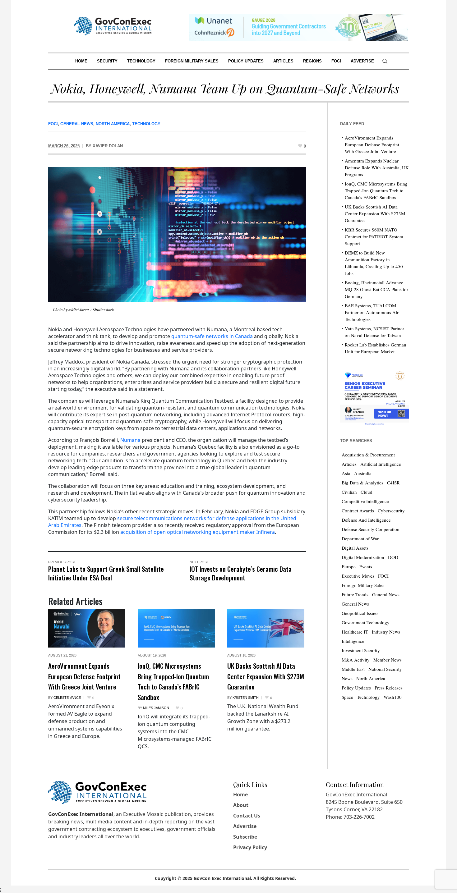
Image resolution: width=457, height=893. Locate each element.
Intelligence (353, 641)
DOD (393, 557)
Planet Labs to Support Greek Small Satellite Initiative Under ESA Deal (106, 573)
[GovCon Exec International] (112, 26)
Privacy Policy (250, 847)
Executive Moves (358, 576)
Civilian (349, 492)
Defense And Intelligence (366, 520)
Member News (387, 660)
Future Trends (355, 594)
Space (347, 697)
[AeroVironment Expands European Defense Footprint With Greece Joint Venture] (86, 628)
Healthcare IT (355, 632)
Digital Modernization (363, 557)
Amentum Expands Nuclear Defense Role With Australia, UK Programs (377, 167)
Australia (363, 473)
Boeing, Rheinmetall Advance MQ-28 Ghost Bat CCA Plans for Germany (376, 289)
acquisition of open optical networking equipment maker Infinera (197, 532)
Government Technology (366, 622)
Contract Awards (358, 510)
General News (76, 123)
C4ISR (393, 482)
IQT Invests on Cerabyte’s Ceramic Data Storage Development (241, 573)
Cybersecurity (391, 510)
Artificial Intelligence (380, 464)
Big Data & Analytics (362, 482)
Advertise (244, 826)
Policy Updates (356, 688)
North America (113, 123)
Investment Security (361, 650)
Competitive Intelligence (365, 501)
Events (365, 566)
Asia (346, 473)
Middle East (353, 669)
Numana (130, 440)
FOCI (53, 123)
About (240, 805)
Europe (349, 566)
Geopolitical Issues (360, 613)
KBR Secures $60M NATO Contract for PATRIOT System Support (374, 236)
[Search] (385, 61)
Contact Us (246, 815)
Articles (349, 464)
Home (240, 794)
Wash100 (393, 697)
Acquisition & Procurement (368, 454)
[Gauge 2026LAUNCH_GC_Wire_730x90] (298, 26)
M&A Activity (356, 660)
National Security (385, 669)
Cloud (366, 492)
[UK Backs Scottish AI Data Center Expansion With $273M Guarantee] (265, 628)
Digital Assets (355, 548)
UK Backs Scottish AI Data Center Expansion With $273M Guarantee (265, 676)
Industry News (386, 632)
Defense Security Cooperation (370, 529)
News (347, 678)
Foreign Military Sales (363, 585)
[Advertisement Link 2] (374, 396)
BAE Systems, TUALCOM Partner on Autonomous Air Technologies (372, 312)
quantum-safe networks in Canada (212, 336)
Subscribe (245, 836)
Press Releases (389, 688)
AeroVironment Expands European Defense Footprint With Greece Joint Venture (84, 676)
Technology (146, 123)
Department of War (360, 538)
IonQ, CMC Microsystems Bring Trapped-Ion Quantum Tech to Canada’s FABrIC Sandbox (173, 681)
